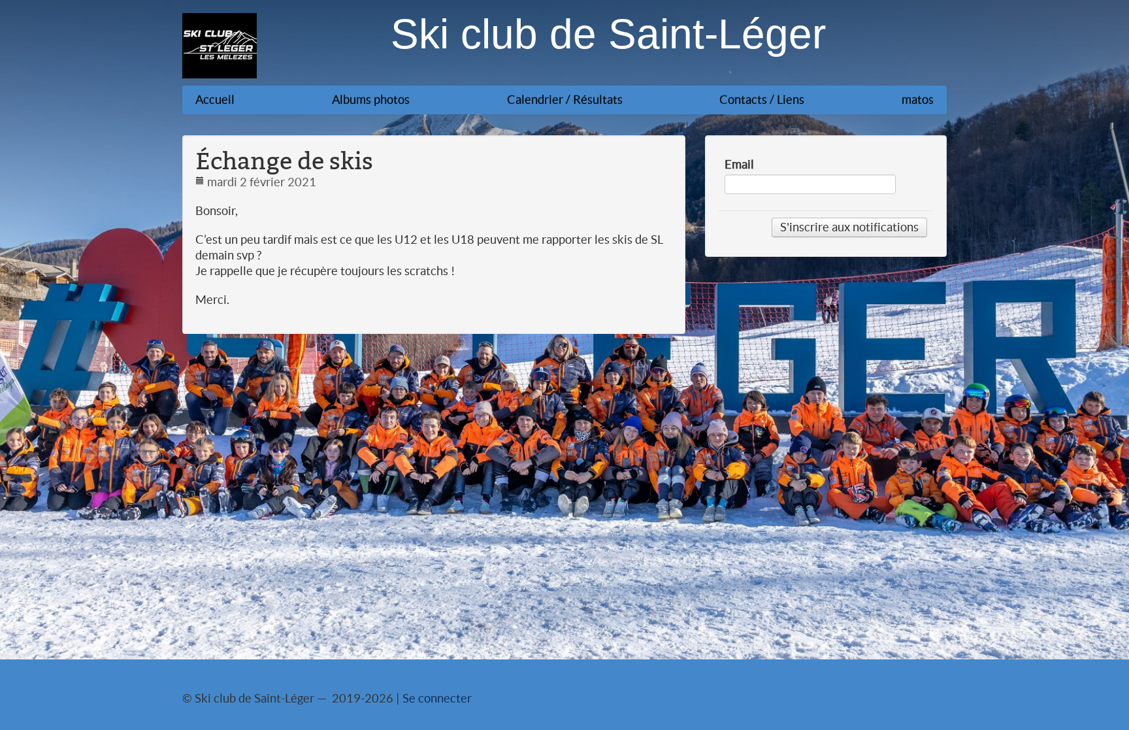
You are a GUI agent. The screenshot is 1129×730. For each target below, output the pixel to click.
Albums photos (371, 100)
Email (739, 164)
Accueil (215, 100)
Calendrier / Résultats (565, 100)
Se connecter (437, 698)
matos (918, 100)
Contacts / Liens (761, 100)
